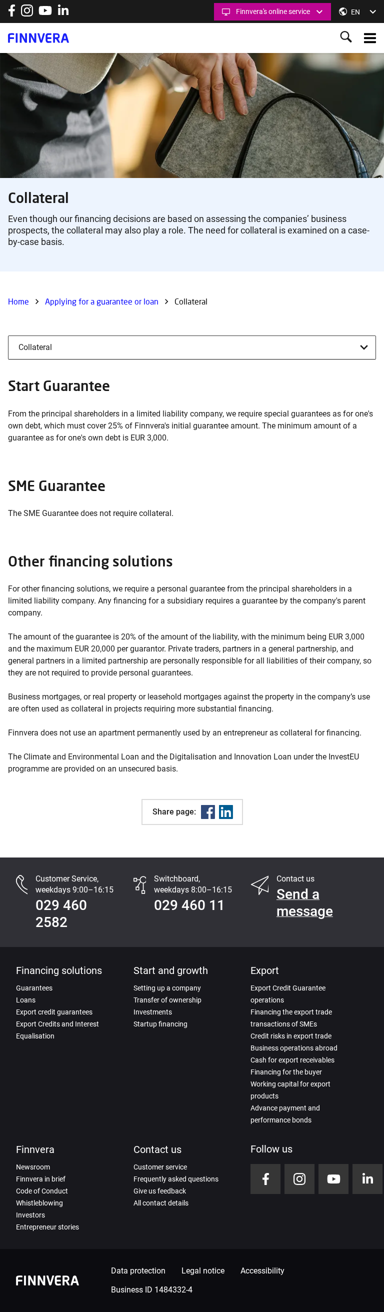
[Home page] (38, 38)
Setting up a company (167, 988)
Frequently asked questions (176, 1179)
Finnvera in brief (41, 1179)
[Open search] (346, 37)
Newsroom (33, 1167)
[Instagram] (27, 13)
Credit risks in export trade (291, 1036)
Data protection (138, 1271)
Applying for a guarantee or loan (101, 301)
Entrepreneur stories (47, 1227)
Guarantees (34, 988)
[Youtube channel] (45, 13)
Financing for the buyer (286, 1072)
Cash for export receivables (292, 1060)
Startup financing (161, 1024)
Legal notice (203, 1271)
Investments (153, 1012)
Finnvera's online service (273, 12)
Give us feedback (160, 1191)
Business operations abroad (294, 1048)
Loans (26, 1000)
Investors (30, 1215)
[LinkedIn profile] (63, 13)
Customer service (160, 1167)
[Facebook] (208, 812)
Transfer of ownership (168, 1000)
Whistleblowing (39, 1203)
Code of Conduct (42, 1191)
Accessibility (262, 1271)
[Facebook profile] (12, 13)
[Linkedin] (226, 812)
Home (18, 301)
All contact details (161, 1203)
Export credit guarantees (54, 1012)
